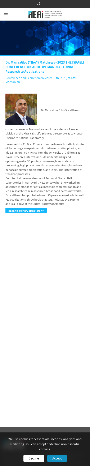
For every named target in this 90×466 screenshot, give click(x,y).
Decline (33, 458)
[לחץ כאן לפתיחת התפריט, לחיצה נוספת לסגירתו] (6, 15)
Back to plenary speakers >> (26, 211)
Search (38, 3)
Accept (57, 458)
